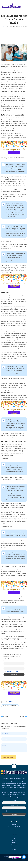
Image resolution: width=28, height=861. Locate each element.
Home (2, 26)
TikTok (14, 840)
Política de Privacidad (14, 826)
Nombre (5, 660)
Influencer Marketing (10, 705)
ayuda (14, 492)
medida (13, 269)
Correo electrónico (8, 666)
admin (5, 701)
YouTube (14, 842)
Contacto (14, 824)
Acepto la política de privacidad (12, 671)
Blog (14, 829)
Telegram (14, 849)
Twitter (14, 847)
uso (20, 597)
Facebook (14, 844)
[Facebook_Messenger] (24, 857)
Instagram (14, 838)
